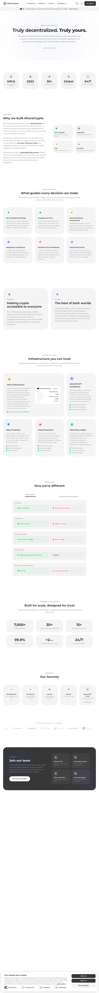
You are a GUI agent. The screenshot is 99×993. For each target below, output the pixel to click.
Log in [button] (91, 3)
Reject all (83, 980)
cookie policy (61, 984)
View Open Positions (19, 779)
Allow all (84, 976)
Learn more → (74, 9)
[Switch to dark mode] (77, 3)
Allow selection (83, 985)
